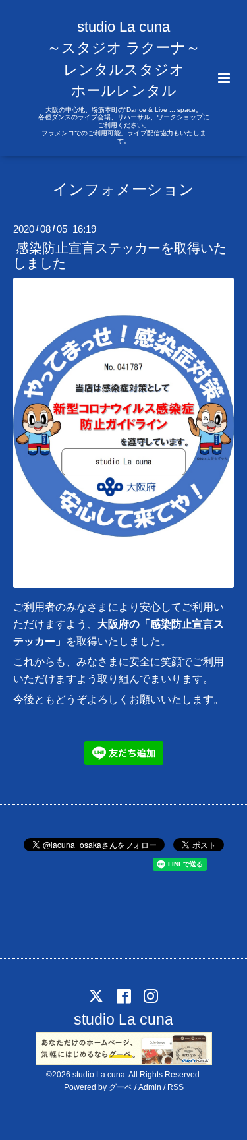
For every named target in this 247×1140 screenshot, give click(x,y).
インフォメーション (123, 189)
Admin (149, 1087)
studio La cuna (123, 1019)
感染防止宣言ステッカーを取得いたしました (120, 255)
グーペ (120, 1087)
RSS (175, 1087)
